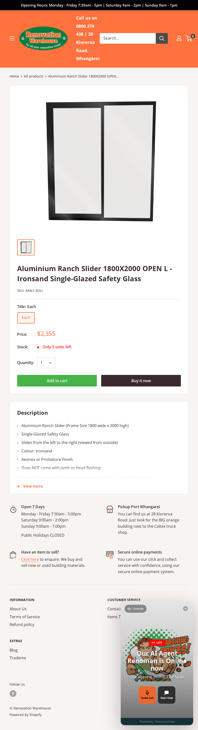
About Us (18, 608)
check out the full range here (128, 477)
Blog (14, 650)
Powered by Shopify (26, 714)
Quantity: (25, 362)
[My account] (179, 38)
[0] (189, 38)
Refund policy (22, 624)
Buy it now (141, 380)
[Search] (162, 38)
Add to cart (57, 380)
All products (33, 76)
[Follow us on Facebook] (13, 693)
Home (14, 76)
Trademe (18, 657)
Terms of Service (25, 616)
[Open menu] (12, 38)
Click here (30, 559)
